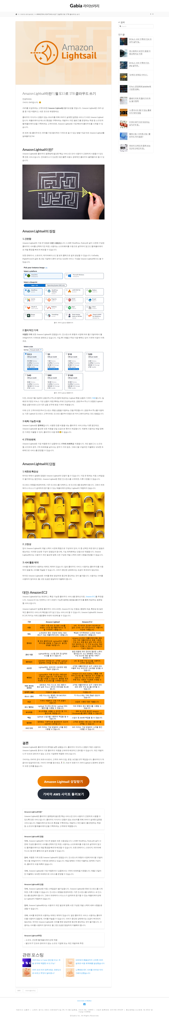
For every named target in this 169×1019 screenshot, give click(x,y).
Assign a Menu (84, 1001)
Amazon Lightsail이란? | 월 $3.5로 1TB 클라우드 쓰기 (58, 14)
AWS (19, 990)
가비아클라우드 (30, 990)
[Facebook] (84, 1004)
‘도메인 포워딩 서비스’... (138, 75)
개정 (94, 398)
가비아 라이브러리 (27, 14)
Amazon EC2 (91, 597)
